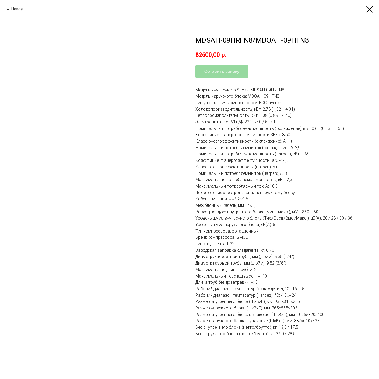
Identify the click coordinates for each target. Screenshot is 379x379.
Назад (17, 9)
